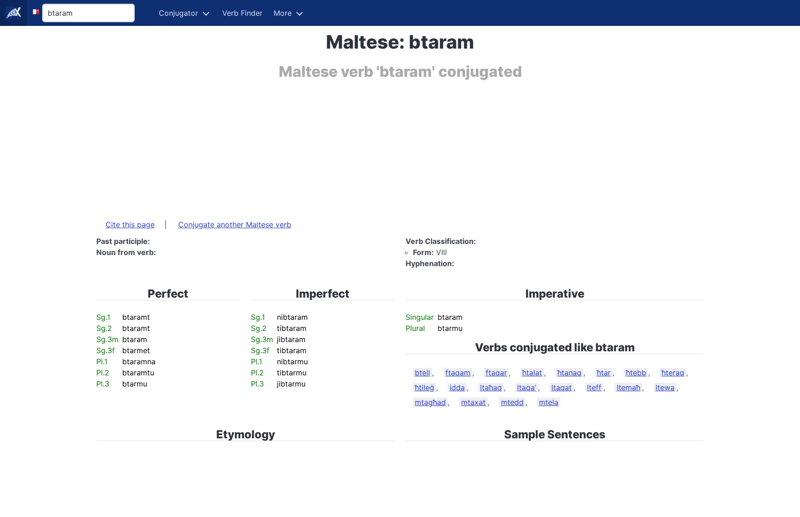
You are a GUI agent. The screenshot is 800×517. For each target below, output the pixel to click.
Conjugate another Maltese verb (234, 224)
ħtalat (532, 372)
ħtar (604, 372)
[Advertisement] (374, 145)
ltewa (665, 387)
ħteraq (673, 372)
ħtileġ (424, 387)
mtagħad (430, 402)
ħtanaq (569, 372)
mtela (548, 402)
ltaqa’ (526, 387)
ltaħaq (491, 387)
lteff (594, 387)
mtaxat (473, 402)
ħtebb (636, 372)
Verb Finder (242, 13)
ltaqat (561, 387)
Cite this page (130, 224)
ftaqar (496, 372)
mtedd (512, 402)
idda (457, 387)
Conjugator (178, 13)
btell (422, 372)
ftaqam (457, 372)
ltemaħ (628, 387)
